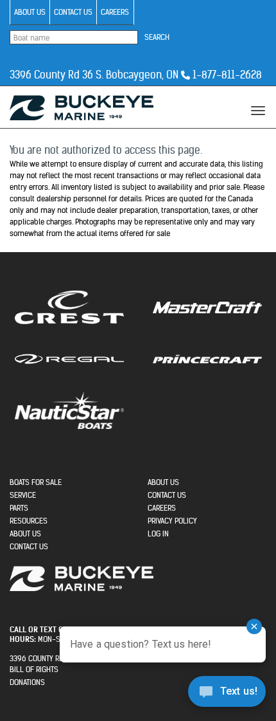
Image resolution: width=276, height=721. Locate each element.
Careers (115, 12)
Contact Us (73, 12)
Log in (158, 533)
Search (156, 37)
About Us (30, 12)
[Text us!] (227, 694)
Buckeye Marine (81, 107)
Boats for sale (36, 482)
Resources (28, 520)
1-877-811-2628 (227, 74)
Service (23, 495)
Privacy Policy (172, 520)
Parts (19, 508)
